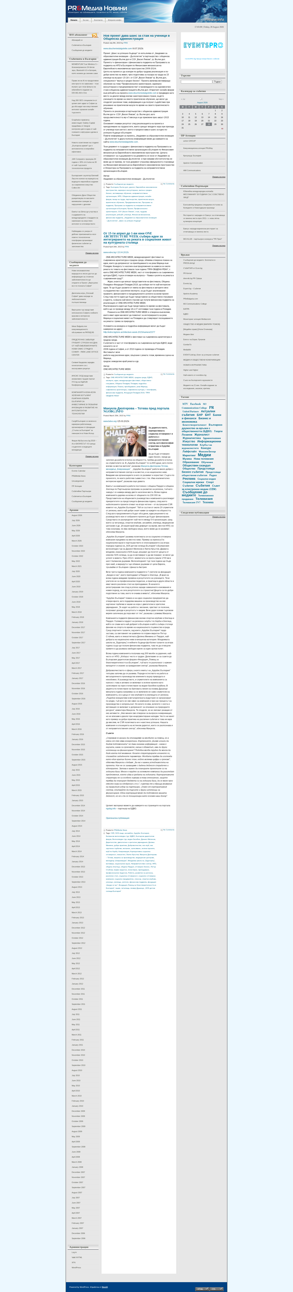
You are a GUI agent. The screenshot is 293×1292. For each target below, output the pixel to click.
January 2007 (77, 1228)
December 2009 (78, 1111)
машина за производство (124, 858)
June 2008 (76, 1152)
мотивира (110, 864)
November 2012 (78, 933)
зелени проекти (148, 848)
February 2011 (78, 1040)
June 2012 (76, 958)
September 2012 (78, 943)
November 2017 (78, 632)
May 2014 (76, 841)
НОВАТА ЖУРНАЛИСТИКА (195, 365)
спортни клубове (149, 879)
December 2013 (78, 867)
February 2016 (78, 734)
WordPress (76, 1268)
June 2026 (76, 525)
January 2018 (77, 622)
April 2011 (76, 1030)
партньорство (131, 199)
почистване (132, 870)
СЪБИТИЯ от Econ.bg (192, 268)
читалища (125, 888)
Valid (77, 1257)
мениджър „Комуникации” (116, 861)
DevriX (105, 1287)
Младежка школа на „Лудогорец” (141, 861)
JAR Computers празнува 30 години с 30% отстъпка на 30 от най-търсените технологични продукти (84, 163)
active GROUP (189, 141)
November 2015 (78, 750)
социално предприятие (124, 879)
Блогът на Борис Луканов (194, 339)
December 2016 (78, 683)
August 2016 (77, 704)
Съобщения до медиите (82, 50)
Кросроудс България (192, 156)
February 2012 (78, 979)
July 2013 (76, 892)
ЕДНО (149, 377)
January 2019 (77, 592)
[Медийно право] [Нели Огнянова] (197, 329)
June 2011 (76, 1019)
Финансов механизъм (141, 215)
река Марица (142, 386)
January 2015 (77, 800)
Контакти (98, 20)
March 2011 (76, 1035)
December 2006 (78, 1233)
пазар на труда (118, 199)
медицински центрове (145, 858)
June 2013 (76, 897)
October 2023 (77, 546)
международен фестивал (129, 380)
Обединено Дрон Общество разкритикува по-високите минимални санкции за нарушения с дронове (84, 199)
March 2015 (77, 790)
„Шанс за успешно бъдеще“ (130, 221)
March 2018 (77, 612)
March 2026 (77, 541)
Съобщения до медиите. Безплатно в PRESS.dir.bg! (199, 261)
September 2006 (78, 1238)
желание (126, 848)
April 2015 (76, 785)
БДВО (185, 314)
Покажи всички (92, 253)
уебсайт (120, 215)
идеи (116, 380)
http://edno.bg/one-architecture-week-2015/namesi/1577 (129, 332)
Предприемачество (133, 202)
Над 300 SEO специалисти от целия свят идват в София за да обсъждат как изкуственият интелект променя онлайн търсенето (85, 106)
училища (117, 882)
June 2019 (76, 587)
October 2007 (77, 1182)
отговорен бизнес (142, 867)
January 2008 (77, 1167)
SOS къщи (119, 833)
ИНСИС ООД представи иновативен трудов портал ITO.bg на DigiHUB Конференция (83, 380)
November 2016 (78, 688)
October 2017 (77, 637)
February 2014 (78, 856)
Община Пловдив (122, 383)
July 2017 (76, 648)
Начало (74, 20)
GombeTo (187, 345)
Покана (120, 386)
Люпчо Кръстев (132, 854)
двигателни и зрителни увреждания (132, 842)
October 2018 (77, 597)
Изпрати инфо (114, 20)
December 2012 (78, 928)
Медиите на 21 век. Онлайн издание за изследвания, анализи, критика (200, 386)
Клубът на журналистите (197, 446)
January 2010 (77, 1106)
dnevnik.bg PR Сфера (192, 278)
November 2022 (78, 551)
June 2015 (76, 775)
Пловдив (134, 383)
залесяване (136, 848)
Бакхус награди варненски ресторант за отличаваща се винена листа (200, 230)
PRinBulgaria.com (190, 299)
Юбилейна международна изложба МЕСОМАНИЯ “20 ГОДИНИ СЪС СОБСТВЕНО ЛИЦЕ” (203, 194)
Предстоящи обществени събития (201, 473)
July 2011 (76, 1014)
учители (125, 882)
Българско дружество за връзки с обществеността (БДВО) (202, 428)
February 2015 (78, 795)
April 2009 (76, 1142)
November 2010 (78, 1055)
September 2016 (78, 699)
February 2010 (78, 1101)
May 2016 (76, 719)
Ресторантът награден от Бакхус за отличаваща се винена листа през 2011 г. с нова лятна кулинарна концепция (204, 218)
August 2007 (77, 1193)
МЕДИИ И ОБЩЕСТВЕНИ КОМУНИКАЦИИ (201, 360)
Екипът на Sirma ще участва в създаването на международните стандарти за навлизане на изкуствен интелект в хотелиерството (85, 218)
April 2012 (76, 968)
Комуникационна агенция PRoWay (198, 148)
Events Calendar (78, 471)
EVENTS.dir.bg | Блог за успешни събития (201, 355)
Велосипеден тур (119, 839)
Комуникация (124, 851)
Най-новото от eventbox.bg (194, 375)
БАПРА (186, 309)
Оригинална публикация (117, 818)
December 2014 (78, 806)
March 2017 (77, 668)
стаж (137, 212)
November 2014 (78, 811)
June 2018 (76, 602)
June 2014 (76, 836)
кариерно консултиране (128, 190)
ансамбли (129, 833)
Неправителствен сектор (141, 864)
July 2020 (76, 571)
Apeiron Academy (190, 294)
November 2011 (78, 994)
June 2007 (76, 1203)
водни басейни (134, 839)
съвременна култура (136, 390)
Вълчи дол (124, 187)
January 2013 (77, 923)
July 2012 (76, 953)
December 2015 (78, 744)
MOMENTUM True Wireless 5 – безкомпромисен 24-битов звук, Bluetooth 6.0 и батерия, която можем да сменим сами (85, 68)
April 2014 (76, 846)
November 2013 (78, 872)
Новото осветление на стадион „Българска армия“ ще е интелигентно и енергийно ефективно (85, 147)
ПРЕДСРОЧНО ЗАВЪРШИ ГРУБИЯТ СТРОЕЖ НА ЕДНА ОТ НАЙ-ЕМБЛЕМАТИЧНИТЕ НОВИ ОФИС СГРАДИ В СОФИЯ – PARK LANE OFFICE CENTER (85, 347)
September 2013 (78, 882)
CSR (112, 833)
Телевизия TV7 (191, 502)
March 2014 (77, 851)
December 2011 (78, 989)
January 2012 (77, 984)
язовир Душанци (137, 888)
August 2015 (77, 765)
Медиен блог (188, 334)
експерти (109, 380)
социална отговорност (128, 876)
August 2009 (77, 1131)
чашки (117, 888)
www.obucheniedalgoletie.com (117, 48)
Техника (208, 502)
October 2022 (77, 556)
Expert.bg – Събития (192, 289)
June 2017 (76, 653)
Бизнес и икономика (196, 420)
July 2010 (76, 1075)
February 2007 (78, 1223)
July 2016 (76, 709)
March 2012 (77, 974)
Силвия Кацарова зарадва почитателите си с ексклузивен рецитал (83, 365)
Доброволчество (134, 845)
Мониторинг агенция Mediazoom (197, 319)
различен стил (112, 876)
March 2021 (77, 566)
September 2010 (78, 1065)
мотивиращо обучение (122, 193)
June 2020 (76, 576)
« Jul (183, 99)
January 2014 (77, 862)
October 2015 (77, 755)
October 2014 (77, 816)
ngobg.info (111, 808)
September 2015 (78, 760)
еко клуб (145, 845)
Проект (130, 208)
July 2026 (76, 520)
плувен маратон (120, 870)
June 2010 (76, 1080)
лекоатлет (121, 854)
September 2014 (78, 821)
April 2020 (76, 581)
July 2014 (76, 831)
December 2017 (78, 627)
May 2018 (76, 607)
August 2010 (77, 1070)
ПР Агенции (77, 486)
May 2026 (76, 531)
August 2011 (77, 1009)
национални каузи (122, 864)
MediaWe (187, 350)
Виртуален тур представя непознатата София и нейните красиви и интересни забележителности (85, 314)
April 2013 (76, 907)
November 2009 (78, 1116)
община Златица (113, 867)
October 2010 (77, 1060)
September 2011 (78, 1004)
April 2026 (76, 536)
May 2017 (76, 658)
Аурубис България (141, 833)
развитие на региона (144, 873)
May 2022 (76, 561)
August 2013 (77, 887)
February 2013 (78, 918)
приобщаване (130, 386)
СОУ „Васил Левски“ (126, 212)
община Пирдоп (127, 867)
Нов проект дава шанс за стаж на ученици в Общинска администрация (136, 37)
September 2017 (78, 643)
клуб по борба (112, 851)
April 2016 (76, 724)
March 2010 (77, 1096)
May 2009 (76, 1137)
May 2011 (76, 1024)
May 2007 (76, 1208)
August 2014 (77, 826)
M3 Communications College (195, 304)
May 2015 (76, 780)
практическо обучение (115, 202)
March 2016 (77, 729)
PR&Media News (79, 476)
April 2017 (76, 663)
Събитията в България (81, 45)
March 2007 (77, 1218)
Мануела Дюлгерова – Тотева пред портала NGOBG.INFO (136, 409)
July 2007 (76, 1198)
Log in (74, 1252)
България (115, 187)
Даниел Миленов (148, 839)
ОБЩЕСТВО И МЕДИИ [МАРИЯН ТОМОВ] (201, 324)
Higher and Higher (190, 370)
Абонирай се (77, 40)
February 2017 (78, 673)
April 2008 (76, 1157)
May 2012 (76, 963)
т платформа (150, 390)
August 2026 (77, 515)
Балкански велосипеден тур (117, 836)
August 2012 (77, 948)
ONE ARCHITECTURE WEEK (122, 377)
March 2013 (77, 912)
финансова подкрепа (114, 218)
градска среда (140, 377)
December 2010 (78, 1050)
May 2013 (76, 902)
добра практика (120, 845)
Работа (131, 873)
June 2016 (76, 714)
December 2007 (78, 1172)
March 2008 (77, 1162)
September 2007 (78, 1187)
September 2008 (78, 1147)
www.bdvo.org (109, 421)
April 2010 (76, 1091)
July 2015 (76, 770)
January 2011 (77, 1045)
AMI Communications (192, 170)
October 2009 (77, 1121)
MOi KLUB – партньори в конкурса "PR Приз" (202, 239)
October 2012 (77, 938)
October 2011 (77, 999)
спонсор (138, 879)
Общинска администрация (133, 196)
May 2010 (76, 1086)
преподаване (143, 870)
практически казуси (146, 199)
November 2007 (78, 1177)
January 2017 (77, 678)
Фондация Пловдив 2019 (134, 393)
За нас (86, 20)
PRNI (126, 43)
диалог (132, 187)
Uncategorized (78, 481)
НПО (119, 196)
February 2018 (78, 617)
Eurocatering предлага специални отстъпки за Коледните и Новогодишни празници (202, 206)
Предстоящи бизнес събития (198, 470)
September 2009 (78, 1126)
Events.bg (187, 283)
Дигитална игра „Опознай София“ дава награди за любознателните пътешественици (82, 297)
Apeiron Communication (193, 163)
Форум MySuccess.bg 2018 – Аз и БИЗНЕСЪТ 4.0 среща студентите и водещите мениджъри (84, 445)
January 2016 (77, 739)
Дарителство (111, 842)
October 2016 (77, 694)
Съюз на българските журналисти (197, 380)
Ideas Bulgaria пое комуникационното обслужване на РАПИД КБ (83, 329)
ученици (127, 215)
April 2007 (76, 1213)
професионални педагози (116, 873)
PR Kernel (187, 273)
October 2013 (77, 877)
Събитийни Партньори (81, 491)
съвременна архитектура (116, 390)
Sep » (221, 99)
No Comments (168, 184)
